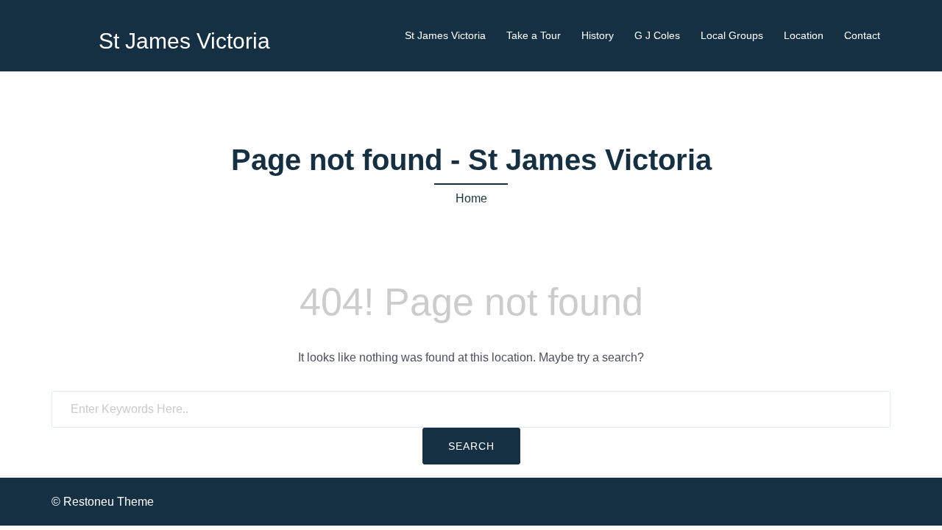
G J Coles (657, 35)
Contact (862, 35)
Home (471, 198)
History (597, 35)
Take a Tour (533, 35)
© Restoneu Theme (103, 501)
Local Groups (732, 35)
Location (804, 35)
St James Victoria (184, 41)
